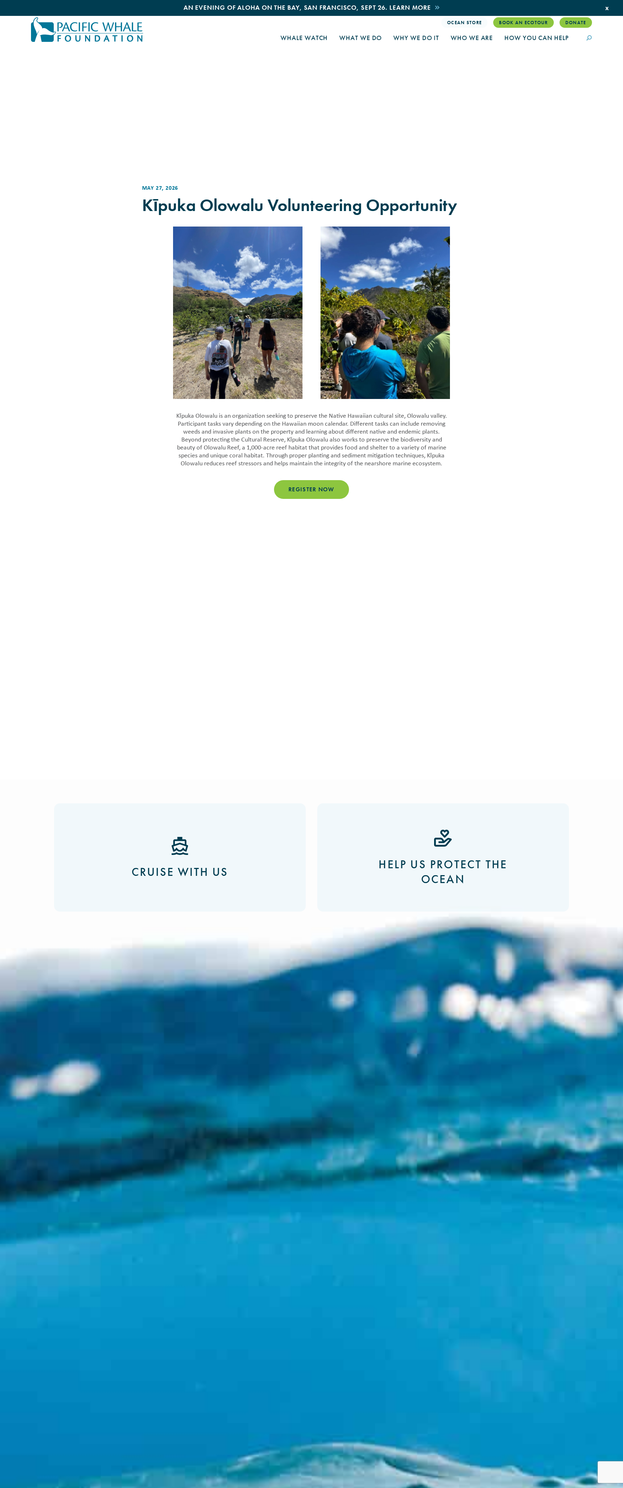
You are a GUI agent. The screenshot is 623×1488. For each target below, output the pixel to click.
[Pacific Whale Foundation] (87, 29)
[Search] (589, 39)
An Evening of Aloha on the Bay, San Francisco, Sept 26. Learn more (307, 7)
